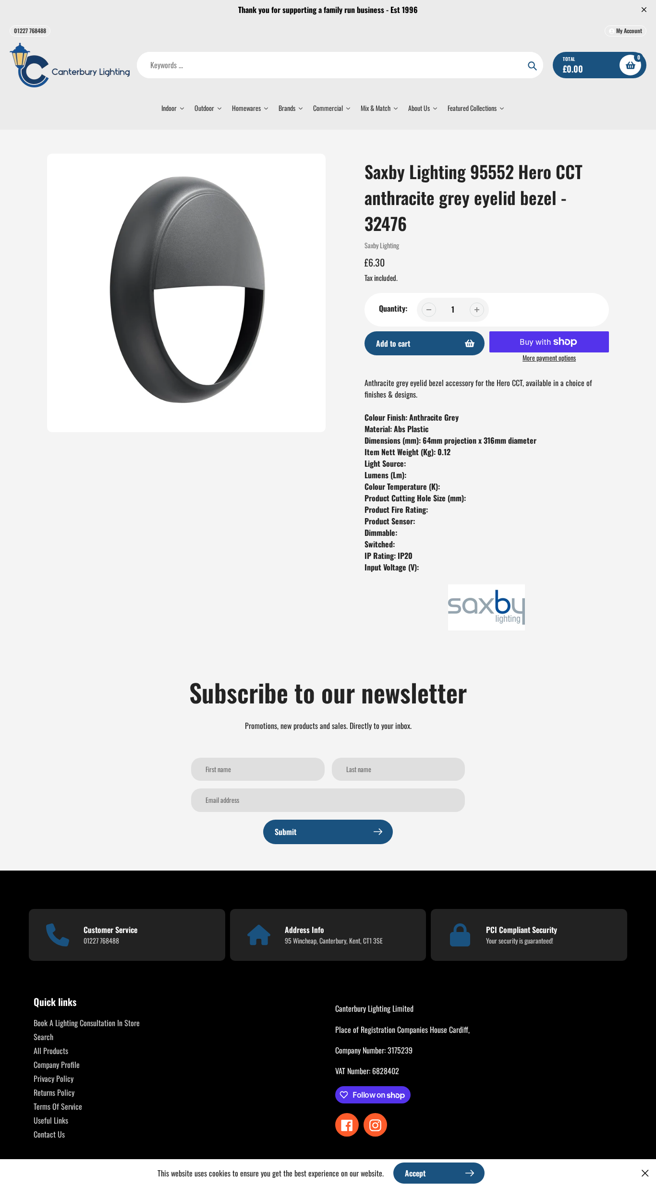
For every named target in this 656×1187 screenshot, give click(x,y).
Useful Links (51, 1120)
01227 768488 (30, 30)
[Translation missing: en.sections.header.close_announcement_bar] (644, 9)
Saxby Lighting (381, 245)
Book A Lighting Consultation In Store (87, 1023)
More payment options (549, 357)
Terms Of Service (58, 1106)
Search (43, 1036)
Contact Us (49, 1134)
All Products (51, 1050)
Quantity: (393, 308)
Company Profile (57, 1064)
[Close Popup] (645, 1173)
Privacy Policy (53, 1078)
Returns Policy (54, 1092)
